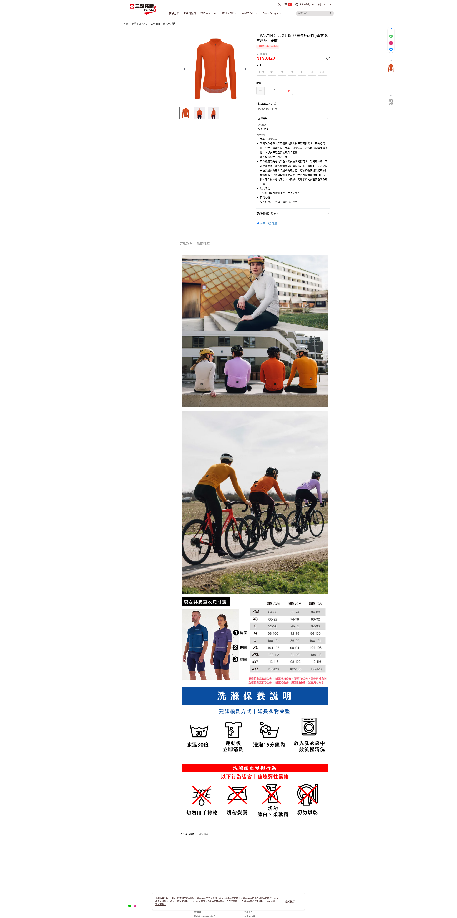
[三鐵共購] (143, 9)
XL (311, 72)
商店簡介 (198, 912)
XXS (261, 72)
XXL (322, 72)
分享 (262, 223)
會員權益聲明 (250, 916)
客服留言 (248, 912)
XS (271, 72)
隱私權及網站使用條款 (204, 916)
